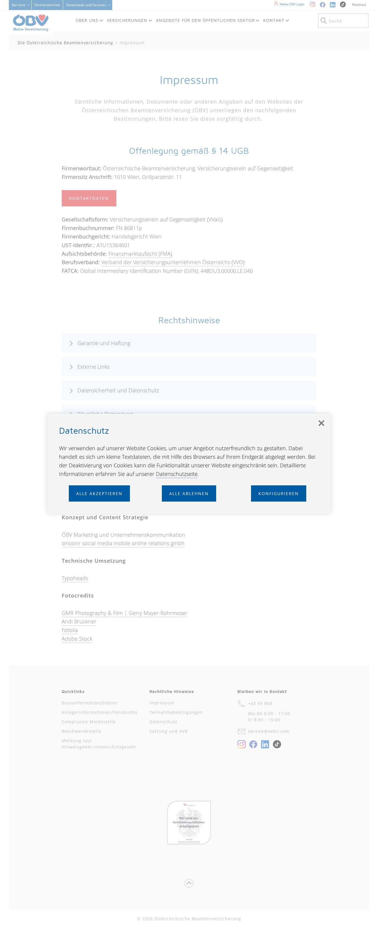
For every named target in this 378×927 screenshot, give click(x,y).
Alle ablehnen (189, 493)
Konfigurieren (278, 493)
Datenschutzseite (177, 473)
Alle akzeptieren (99, 493)
